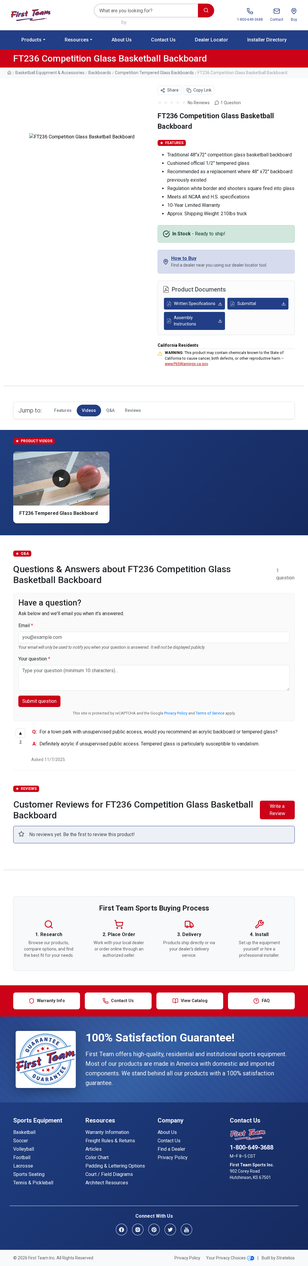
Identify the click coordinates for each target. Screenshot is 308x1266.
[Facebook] (121, 1229)
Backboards (99, 72)
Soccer (20, 1141)
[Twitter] (170, 1229)
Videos (89, 410)
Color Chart (97, 1157)
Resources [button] (77, 40)
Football (21, 1157)
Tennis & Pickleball (33, 1183)
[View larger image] (81, 137)
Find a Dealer (171, 1149)
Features (63, 410)
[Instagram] (137, 1229)
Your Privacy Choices (226, 1257)
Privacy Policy (175, 713)
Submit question (39, 701)
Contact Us (163, 40)
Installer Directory (267, 40)
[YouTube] (186, 1229)
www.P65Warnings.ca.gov (186, 364)
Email (25, 625)
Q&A (110, 410)
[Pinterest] (154, 1229)
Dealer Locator (211, 40)
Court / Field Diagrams (109, 1174)
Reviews (133, 410)
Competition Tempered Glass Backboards (154, 72)
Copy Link (202, 90)
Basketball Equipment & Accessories (50, 72)
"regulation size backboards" (155, 22)
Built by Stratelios (278, 1257)
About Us (122, 40)
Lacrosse (23, 1166)
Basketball (24, 1132)
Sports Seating (29, 1174)
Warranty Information (107, 1132)
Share (172, 90)
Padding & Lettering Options (115, 1166)
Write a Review (277, 809)
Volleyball (23, 1149)
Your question (34, 659)
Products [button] (31, 40)
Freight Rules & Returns (110, 1141)
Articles (93, 1149)
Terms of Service (210, 713)
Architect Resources (106, 1183)
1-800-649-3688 (251, 1147)
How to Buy (183, 258)
